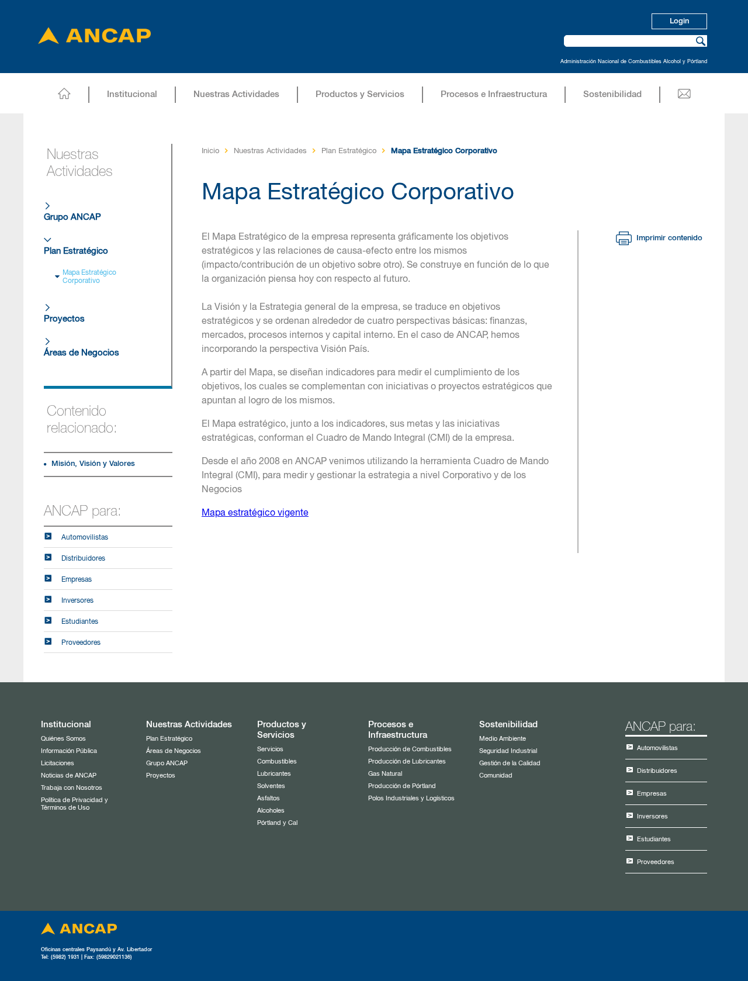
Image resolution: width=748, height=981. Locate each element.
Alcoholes (271, 810)
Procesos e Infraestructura (494, 94)
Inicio (210, 151)
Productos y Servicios (360, 94)
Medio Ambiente (502, 738)
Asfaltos (268, 798)
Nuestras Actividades (236, 94)
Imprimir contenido (667, 238)
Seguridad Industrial (508, 751)
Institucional (132, 94)
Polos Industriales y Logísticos (411, 798)
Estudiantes (79, 622)
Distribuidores (83, 558)
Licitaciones (57, 763)
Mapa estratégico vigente (255, 513)
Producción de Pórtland (402, 786)
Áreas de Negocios (81, 352)
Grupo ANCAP (72, 217)
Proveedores (81, 643)
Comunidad (495, 775)
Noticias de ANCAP (68, 775)
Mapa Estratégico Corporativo (89, 277)
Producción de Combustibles (410, 749)
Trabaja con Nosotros (71, 788)
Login (679, 21)
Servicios (270, 749)
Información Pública (69, 751)
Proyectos (64, 319)
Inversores (77, 601)
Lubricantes (274, 774)
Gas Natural (385, 774)
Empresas (76, 579)
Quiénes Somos (63, 738)
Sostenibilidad (612, 94)
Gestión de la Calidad (510, 763)
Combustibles (277, 761)
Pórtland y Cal (277, 823)
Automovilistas (84, 537)
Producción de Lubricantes (407, 761)
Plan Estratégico (76, 251)
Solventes (271, 786)
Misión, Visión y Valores (93, 464)
